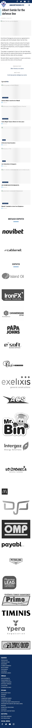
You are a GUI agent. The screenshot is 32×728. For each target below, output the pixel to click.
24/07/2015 (5, 187)
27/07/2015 (5, 166)
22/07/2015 (5, 208)
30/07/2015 (5, 144)
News (4, 140)
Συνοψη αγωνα (5, 662)
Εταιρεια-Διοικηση (6, 665)
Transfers (4, 18)
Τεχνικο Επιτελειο (6, 682)
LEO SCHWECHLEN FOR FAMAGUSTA (10, 185)
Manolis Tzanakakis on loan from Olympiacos (12, 206)
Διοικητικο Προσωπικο (7, 707)
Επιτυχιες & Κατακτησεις (8, 711)
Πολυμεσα (4, 671)
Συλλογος (4, 709)
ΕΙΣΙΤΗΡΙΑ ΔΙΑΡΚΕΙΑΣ (6, 716)
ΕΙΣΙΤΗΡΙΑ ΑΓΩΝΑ (5, 718)
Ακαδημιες (4, 664)
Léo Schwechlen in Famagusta (8, 164)
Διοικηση (3, 694)
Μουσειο (3, 705)
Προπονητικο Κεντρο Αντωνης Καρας (12, 703)
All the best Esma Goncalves (8, 143)
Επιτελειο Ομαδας (6, 683)
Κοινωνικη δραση (6, 673)
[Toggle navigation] (29, 5)
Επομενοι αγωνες (6, 687)
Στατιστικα (4, 685)
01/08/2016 (5, 102)
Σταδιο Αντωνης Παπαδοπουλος (10, 702)
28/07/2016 (5, 123)
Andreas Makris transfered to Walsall (10, 100)
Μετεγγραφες (4, 667)
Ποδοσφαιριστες (5, 680)
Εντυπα (3, 696)
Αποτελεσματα (5, 678)
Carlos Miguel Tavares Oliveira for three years (12, 121)
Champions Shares (6, 698)
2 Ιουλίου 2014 (8, 18)
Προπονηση (4, 669)
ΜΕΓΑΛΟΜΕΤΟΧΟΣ (6, 693)
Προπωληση (4, 660)
